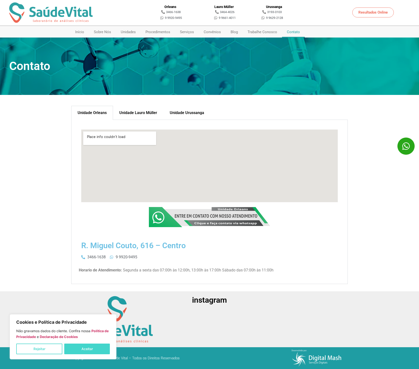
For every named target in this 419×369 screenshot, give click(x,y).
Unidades (128, 32)
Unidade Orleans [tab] (92, 112)
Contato (293, 32)
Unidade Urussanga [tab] (187, 112)
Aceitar (87, 349)
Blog (234, 32)
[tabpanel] (209, 202)
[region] (63, 336)
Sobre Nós (102, 32)
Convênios (212, 32)
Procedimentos (157, 32)
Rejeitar (39, 349)
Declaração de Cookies (59, 337)
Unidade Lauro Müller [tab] (138, 112)
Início (79, 32)
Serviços (187, 32)
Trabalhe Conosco (262, 32)
